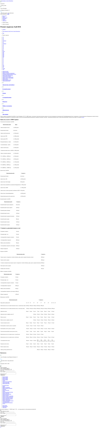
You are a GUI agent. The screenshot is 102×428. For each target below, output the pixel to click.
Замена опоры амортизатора (8, 75)
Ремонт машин (5, 376)
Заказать (2, 416)
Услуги (83, 117)
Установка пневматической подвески (9, 74)
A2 (3, 37)
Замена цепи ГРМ (6, 382)
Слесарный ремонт (6, 401)
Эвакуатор (4, 20)
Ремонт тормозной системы (8, 398)
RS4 (3, 54)
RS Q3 (4, 51)
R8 (3, 50)
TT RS (4, 68)
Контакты (4, 18)
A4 (3, 39)
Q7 (3, 49)
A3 (3, 38)
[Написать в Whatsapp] (51, 427)
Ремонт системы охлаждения (8, 396)
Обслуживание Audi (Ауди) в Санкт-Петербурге (11, 31)
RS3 (3, 53)
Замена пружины (6, 72)
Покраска (4, 389)
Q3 (3, 47)
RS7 (3, 57)
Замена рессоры (5, 71)
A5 (3, 41)
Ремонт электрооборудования (8, 400)
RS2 (3, 52)
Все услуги (5, 15)
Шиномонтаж (5, 406)
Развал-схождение (6, 390)
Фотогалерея (5, 17)
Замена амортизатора (6, 80)
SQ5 (3, 65)
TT (3, 67)
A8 (3, 45)
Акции (4, 19)
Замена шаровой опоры (7, 79)
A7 (3, 44)
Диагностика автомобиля (7, 381)
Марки (4, 16)
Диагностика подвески (7, 76)
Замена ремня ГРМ (6, 383)
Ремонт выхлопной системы (8, 392)
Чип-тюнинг (5, 405)
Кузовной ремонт (6, 385)
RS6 (3, 33)
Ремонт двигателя (6, 393)
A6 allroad (4, 43)
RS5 (3, 55)
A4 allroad (4, 40)
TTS (3, 69)
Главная (4, 29)
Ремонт (4, 391)
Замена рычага (5, 78)
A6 (3, 42)
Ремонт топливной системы (8, 397)
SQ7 (3, 66)
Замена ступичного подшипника (8, 73)
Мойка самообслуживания (7, 388)
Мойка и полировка (6, 387)
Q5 (3, 48)
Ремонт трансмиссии (6, 399)
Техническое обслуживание (8, 402)
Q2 (3, 46)
